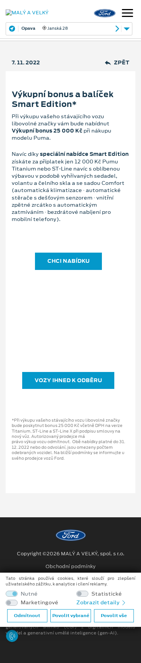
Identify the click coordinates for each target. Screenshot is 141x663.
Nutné (29, 593)
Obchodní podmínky (70, 566)
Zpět (121, 62)
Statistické (106, 593)
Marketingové (39, 602)
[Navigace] (127, 14)
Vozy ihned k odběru (68, 380)
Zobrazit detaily (98, 602)
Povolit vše (114, 616)
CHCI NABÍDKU (68, 261)
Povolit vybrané (70, 616)
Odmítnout (27, 616)
